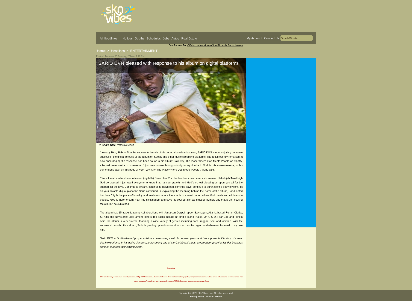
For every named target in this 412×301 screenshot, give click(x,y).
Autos (175, 38)
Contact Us (271, 38)
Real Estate (189, 38)
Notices (128, 38)
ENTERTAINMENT (144, 51)
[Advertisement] (281, 100)
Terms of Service (214, 296)
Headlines (118, 51)
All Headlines (108, 38)
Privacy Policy (197, 296)
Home (101, 51)
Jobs (166, 38)
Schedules (154, 38)
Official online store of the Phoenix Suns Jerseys (215, 45)
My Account (254, 38)
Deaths (139, 38)
